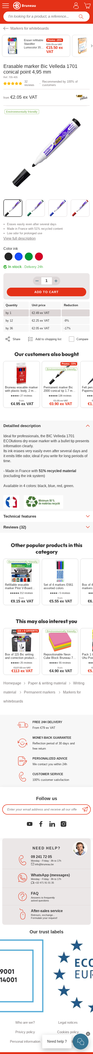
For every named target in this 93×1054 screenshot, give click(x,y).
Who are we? (25, 1022)
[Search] (81, 16)
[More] (56, 281)
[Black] (8, 257)
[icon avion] (85, 809)
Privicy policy (25, 1032)
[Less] (37, 281)
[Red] (39, 257)
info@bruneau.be (44, 864)
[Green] (29, 257)
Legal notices (68, 1022)
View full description (19, 238)
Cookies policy (68, 1032)
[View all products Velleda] (82, 97)
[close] (88, 1034)
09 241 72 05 (41, 857)
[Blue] (19, 257)
